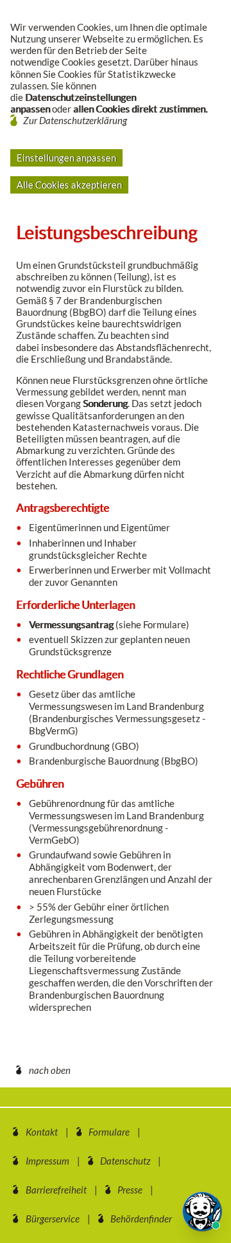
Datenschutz (125, 1160)
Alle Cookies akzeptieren (69, 184)
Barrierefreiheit (56, 1189)
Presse (129, 1189)
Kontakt (42, 1132)
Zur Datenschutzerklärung (75, 120)
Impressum (47, 1160)
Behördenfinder (141, 1218)
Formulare (109, 1132)
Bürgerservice (53, 1218)
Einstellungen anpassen (66, 157)
